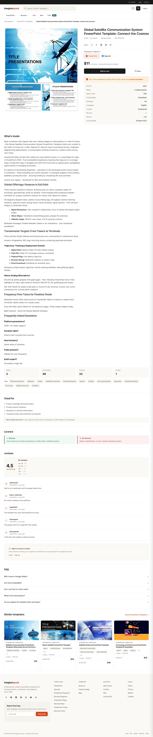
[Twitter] (6, 697)
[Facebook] (11, 697)
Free (52, 15)
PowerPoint (10, 15)
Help (140, 2)
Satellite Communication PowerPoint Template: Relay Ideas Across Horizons (21, 646)
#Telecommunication (17, 381)
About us (82, 686)
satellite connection (13, 650)
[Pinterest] (21, 697)
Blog (80, 693)
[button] (41, 70)
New (41, 15)
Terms (130, 686)
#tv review (9, 385)
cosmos (132, 650)
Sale (34, 15)
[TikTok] (36, 697)
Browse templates (136, 79)
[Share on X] (96, 45)
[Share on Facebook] (106, 45)
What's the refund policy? (14, 596)
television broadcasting (87, 648)
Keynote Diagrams (60, 696)
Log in (145, 8)
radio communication (87, 652)
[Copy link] (92, 45)
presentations (67, 648)
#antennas (117, 381)
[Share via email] (110, 45)
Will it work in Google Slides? (15, 576)
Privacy (130, 689)
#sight (40, 381)
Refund (130, 693)
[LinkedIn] (16, 697)
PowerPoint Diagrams (62, 693)
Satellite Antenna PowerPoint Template (94, 645)
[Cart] (138, 8)
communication (55, 648)
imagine (11, 8)
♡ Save (138, 71)
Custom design (84, 689)
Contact (146, 2)
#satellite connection (53, 381)
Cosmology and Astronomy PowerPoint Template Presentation (131, 646)
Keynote (24, 15)
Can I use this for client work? (16, 589)
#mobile (91, 381)
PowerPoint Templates (25, 21)
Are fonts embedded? (13, 583)
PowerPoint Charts (61, 707)
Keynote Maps (59, 704)
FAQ (104, 693)
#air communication (104, 381)
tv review (32, 650)
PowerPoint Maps (60, 700)
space (45, 648)
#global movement (22, 385)
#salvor (82, 381)
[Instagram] (26, 697)
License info (107, 696)
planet (119, 650)
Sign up (17, 555)
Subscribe (42, 714)
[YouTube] (31, 697)
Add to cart (104, 71)
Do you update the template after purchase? (22, 602)
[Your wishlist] (133, 8)
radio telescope (102, 652)
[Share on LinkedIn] (101, 45)
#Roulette (31, 381)
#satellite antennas (69, 381)
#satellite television (131, 381)
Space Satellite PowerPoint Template (56, 645)
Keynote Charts (59, 711)
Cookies (131, 696)
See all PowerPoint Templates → (137, 615)
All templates (8, 21)
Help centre (107, 686)
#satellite (35, 385)
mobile (24, 650)
